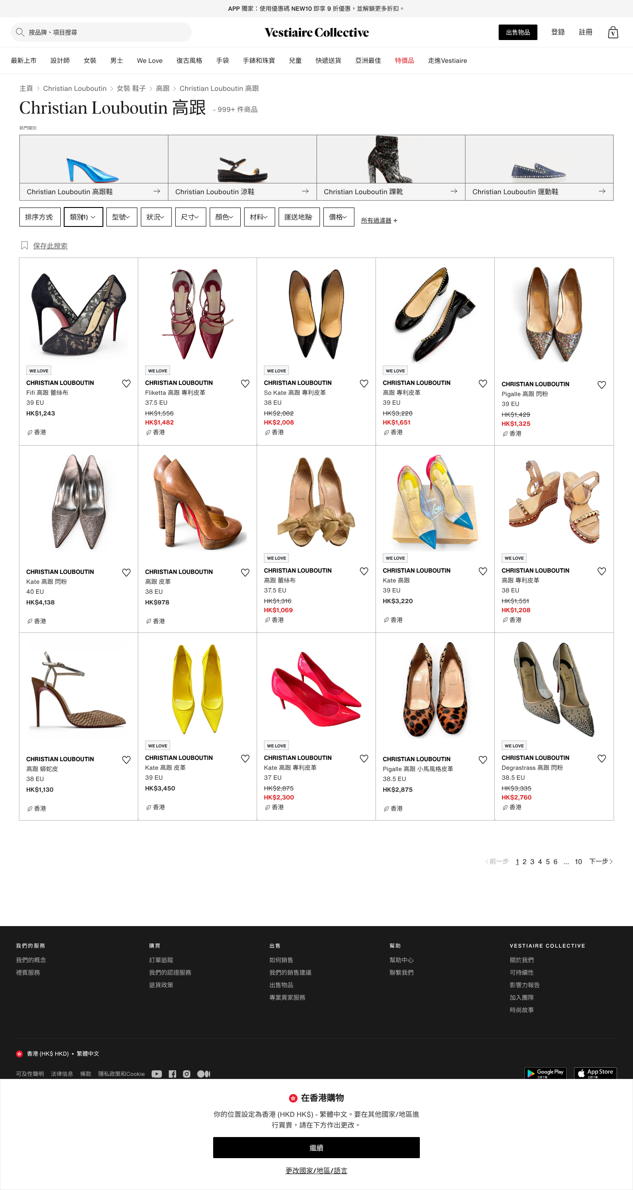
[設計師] (76, 60)
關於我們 (522, 960)
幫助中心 (402, 960)
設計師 (60, 60)
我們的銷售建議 (290, 972)
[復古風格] (209, 60)
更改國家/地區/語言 (316, 1170)
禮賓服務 (28, 972)
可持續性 (522, 972)
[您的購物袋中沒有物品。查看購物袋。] (613, 32)
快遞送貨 (328, 60)
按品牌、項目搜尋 (53, 32)
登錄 (558, 32)
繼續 (316, 1148)
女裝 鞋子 (131, 88)
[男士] (130, 60)
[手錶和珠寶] (282, 60)
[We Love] (169, 60)
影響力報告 (525, 985)
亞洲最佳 (368, 60)
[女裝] (103, 60)
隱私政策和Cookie (121, 1073)
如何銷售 (281, 960)
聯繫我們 (402, 972)
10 (578, 861)
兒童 (295, 60)
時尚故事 (522, 1010)
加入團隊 (522, 997)
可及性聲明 (30, 1074)
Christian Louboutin (75, 88)
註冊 (586, 32)
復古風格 (189, 60)
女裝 (90, 60)
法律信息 (62, 1073)
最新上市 (24, 60)
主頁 (26, 88)
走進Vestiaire (447, 60)
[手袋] (236, 60)
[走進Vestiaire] (474, 60)
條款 (85, 1073)
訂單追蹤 (161, 960)
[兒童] (308, 60)
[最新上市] (43, 60)
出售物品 (518, 32)
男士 (116, 60)
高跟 (163, 88)
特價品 (404, 60)
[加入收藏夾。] (126, 383)
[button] (613, 32)
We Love (150, 60)
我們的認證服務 (170, 972)
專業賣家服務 (287, 997)
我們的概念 (31, 960)
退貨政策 (161, 985)
